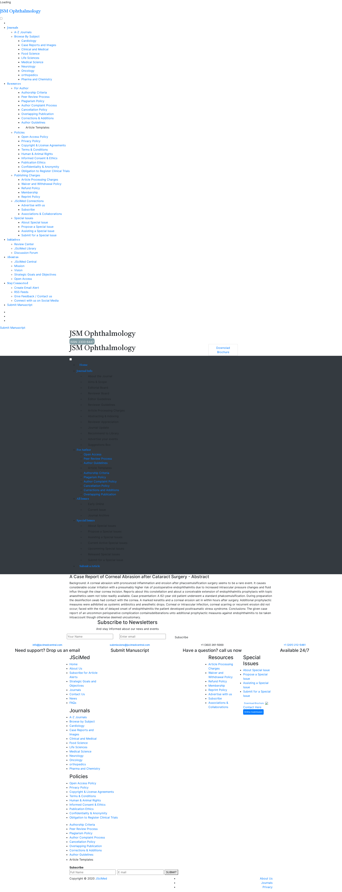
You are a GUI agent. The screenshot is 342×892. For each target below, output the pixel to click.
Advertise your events (103, 439)
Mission (19, 266)
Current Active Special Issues (107, 543)
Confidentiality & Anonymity (40, 166)
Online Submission (253, 712)
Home (83, 365)
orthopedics (29, 75)
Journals (12, 27)
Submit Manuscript (19, 305)
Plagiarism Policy (32, 101)
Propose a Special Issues (104, 531)
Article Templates (37, 127)
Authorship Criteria (34, 92)
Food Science (30, 53)
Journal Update (98, 427)
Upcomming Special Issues (106, 548)
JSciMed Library (25, 248)
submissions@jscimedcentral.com (130, 644)
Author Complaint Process (39, 105)
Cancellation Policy (34, 109)
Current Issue (97, 509)
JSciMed (101, 878)
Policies (19, 132)
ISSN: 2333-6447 (82, 342)
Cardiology (28, 40)
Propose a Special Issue (37, 226)
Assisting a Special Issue (37, 231)
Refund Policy (30, 188)
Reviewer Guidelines (101, 404)
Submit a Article (89, 566)
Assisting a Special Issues (105, 537)
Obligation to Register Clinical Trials (45, 171)
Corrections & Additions (37, 118)
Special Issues (23, 218)
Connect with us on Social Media (36, 300)
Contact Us (77, 694)
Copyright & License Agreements (43, 145)
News (73, 698)
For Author (21, 88)
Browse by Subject (82, 721)
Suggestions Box (99, 444)
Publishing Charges (27, 175)
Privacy (268, 887)
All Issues (83, 498)
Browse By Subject (27, 36)
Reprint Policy (30, 196)
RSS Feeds (21, 292)
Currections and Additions (101, 490)
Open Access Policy (34, 136)
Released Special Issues (104, 554)
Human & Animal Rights (37, 154)
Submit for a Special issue (105, 560)
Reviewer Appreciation (103, 422)
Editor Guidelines (99, 399)
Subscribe (28, 209)
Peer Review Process (35, 96)
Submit (171, 872)
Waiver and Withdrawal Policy (41, 184)
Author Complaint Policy (100, 481)
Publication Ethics (33, 162)
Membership (29, 192)
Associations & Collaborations (41, 214)
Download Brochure (254, 703)
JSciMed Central (25, 261)
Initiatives (13, 239)
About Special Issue (34, 222)
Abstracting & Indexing (103, 416)
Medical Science (32, 62)
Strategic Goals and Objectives (35, 274)
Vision (18, 270)
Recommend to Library (103, 433)
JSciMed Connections (29, 201)
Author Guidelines (33, 122)
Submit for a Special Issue (38, 235)
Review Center (24, 244)
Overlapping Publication (37, 114)
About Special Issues (102, 525)
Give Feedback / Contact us (33, 296)
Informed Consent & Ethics (39, 158)
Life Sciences (30, 58)
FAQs (72, 702)
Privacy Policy (30, 141)
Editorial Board (98, 387)
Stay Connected (17, 283)
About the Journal (100, 376)
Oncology (27, 70)
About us (12, 257)
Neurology (28, 66)
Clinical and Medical (34, 49)
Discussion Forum (26, 252)
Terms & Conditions (34, 149)
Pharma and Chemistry (36, 79)
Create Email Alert (26, 287)
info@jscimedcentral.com (47, 644)
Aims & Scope (97, 382)
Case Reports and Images (38, 45)
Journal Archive (98, 515)
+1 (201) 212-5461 (295, 644)
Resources (14, 83)
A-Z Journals (23, 32)
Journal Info (84, 371)
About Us (75, 668)
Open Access (23, 279)
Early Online (96, 504)
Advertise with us (33, 205)
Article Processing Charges (39, 179)
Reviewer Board (98, 393)
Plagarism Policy (95, 477)
